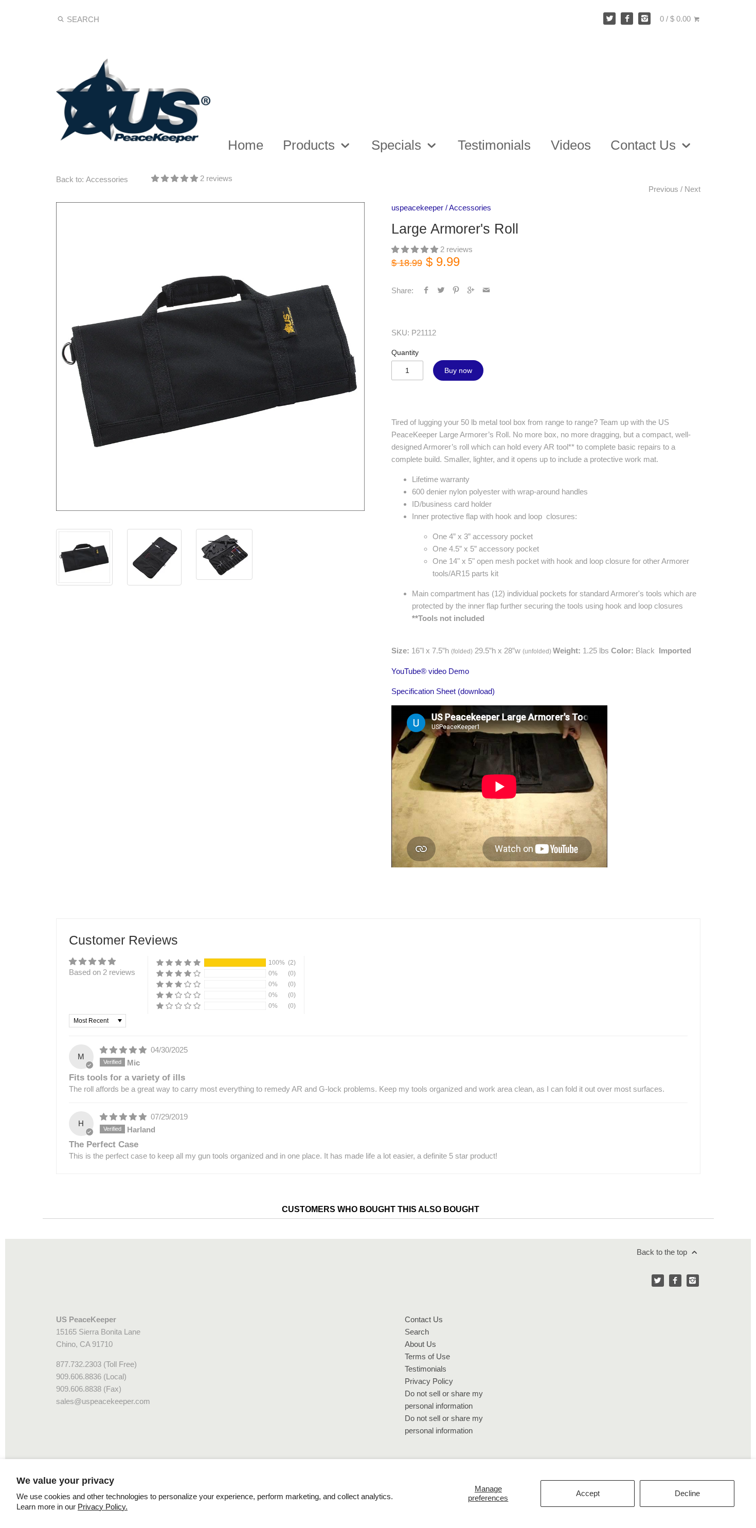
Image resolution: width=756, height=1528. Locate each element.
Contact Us (644, 145)
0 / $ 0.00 (676, 18)
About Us (420, 1344)
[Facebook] (627, 18)
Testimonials (494, 145)
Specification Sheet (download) (443, 691)
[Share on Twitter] (441, 290)
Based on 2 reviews (102, 972)
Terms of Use (427, 1356)
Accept (588, 1493)
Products (310, 145)
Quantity (405, 353)
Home (245, 145)
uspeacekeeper (417, 207)
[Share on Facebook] (426, 290)
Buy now (458, 370)
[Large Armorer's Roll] (210, 356)
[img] (124, 1049)
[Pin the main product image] (456, 290)
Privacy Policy (429, 1381)
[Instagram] (644, 18)
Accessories (470, 207)
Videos (571, 145)
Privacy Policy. (103, 1506)
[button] (175, 178)
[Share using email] (486, 290)
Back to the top (663, 1252)
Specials (398, 145)
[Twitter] (609, 18)
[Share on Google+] (471, 290)
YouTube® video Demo (430, 671)
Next (692, 189)
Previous (663, 189)
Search (417, 1331)
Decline (687, 1493)
